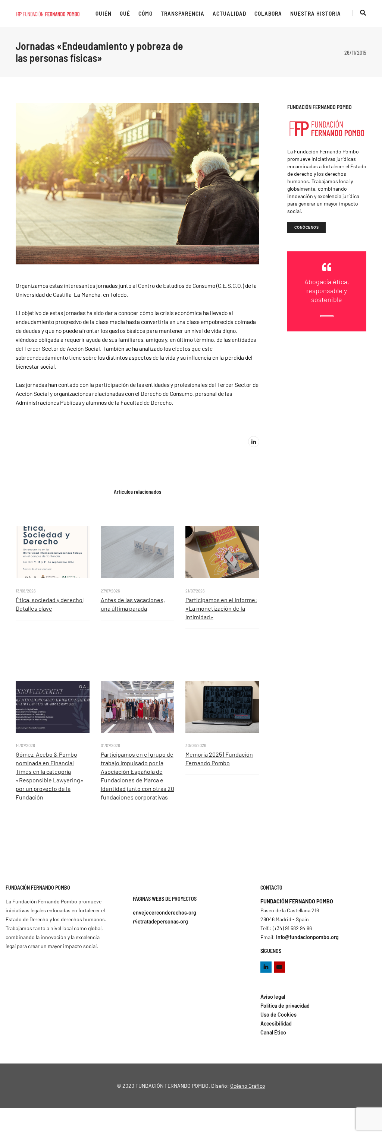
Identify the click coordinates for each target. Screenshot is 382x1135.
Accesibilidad (276, 1023)
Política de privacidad (285, 1005)
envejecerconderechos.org (164, 912)
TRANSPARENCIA (182, 13)
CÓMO (145, 13)
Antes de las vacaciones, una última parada (133, 604)
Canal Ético (273, 1032)
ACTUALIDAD (229, 13)
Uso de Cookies (278, 1014)
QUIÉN (104, 13)
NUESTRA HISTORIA (315, 13)
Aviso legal (272, 996)
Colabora (268, 13)
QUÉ (125, 13)
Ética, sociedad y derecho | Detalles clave (50, 604)
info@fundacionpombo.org (307, 937)
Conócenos (306, 227)
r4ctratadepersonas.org (160, 921)
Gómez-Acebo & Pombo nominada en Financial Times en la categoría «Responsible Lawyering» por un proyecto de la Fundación (50, 776)
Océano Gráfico (247, 1085)
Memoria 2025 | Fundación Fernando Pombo (219, 758)
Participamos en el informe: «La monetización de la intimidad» (221, 608)
